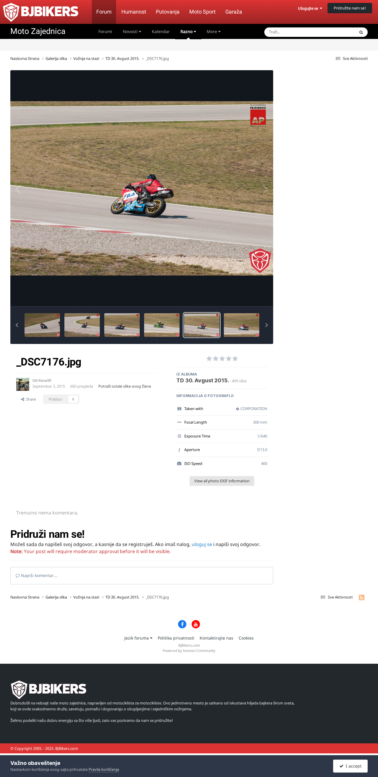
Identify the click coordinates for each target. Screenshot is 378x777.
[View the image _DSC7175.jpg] (241, 325)
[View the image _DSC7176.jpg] (201, 325)
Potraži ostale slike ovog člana (124, 386)
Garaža (233, 12)
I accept (352, 766)
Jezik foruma (137, 638)
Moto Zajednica (38, 31)
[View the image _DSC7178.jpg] (122, 325)
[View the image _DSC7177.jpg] (162, 325)
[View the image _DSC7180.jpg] (42, 325)
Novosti (131, 31)
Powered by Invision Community (189, 650)
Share (30, 399)
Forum (104, 12)
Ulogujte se (309, 8)
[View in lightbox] (141, 188)
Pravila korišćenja (104, 769)
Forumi (105, 31)
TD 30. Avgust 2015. (202, 380)
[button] (16, 325)
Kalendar (161, 31)
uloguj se (202, 544)
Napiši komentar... (38, 575)
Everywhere (337, 32)
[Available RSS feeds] (362, 597)
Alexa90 (44, 380)
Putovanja (168, 12)
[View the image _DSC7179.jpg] (82, 325)
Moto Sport (202, 12)
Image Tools (249, 295)
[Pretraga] (361, 32)
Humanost (133, 12)
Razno (187, 31)
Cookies (246, 638)
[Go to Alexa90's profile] (22, 384)
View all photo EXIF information (222, 480)
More (212, 31)
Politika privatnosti (176, 638)
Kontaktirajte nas (216, 638)
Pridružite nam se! (350, 8)
